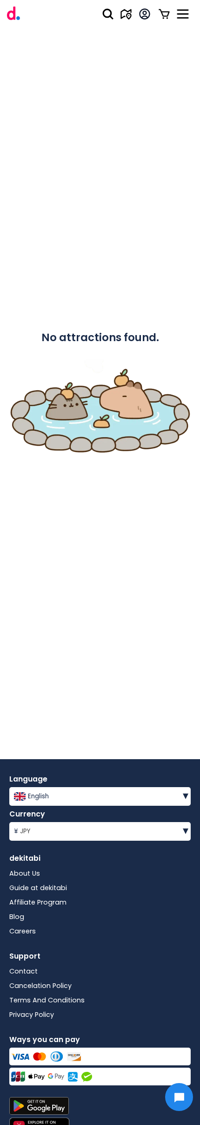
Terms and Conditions (47, 1000)
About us (24, 873)
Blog (16, 916)
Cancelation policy (40, 985)
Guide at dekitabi (38, 887)
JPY (101, 830)
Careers (22, 931)
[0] (164, 14)
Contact (23, 971)
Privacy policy (31, 1014)
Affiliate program (38, 902)
